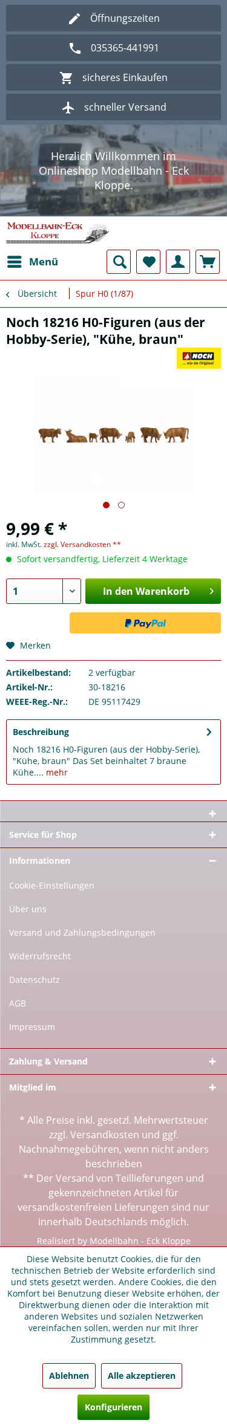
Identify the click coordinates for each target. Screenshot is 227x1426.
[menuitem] (32, 262)
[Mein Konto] (178, 262)
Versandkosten (104, 1134)
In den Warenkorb (146, 591)
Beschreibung (41, 731)
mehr (56, 772)
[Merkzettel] (148, 262)
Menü (43, 261)
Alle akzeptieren (142, 1375)
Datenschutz (34, 979)
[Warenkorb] (208, 262)
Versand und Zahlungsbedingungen (82, 932)
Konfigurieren (113, 1407)
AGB (17, 1003)
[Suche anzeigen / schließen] (119, 262)
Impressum (32, 1026)
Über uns (28, 909)
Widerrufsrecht (40, 956)
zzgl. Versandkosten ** (82, 544)
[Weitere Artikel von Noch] (199, 358)
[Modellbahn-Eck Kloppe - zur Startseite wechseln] (57, 233)
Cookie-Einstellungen (51, 885)
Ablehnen (69, 1375)
